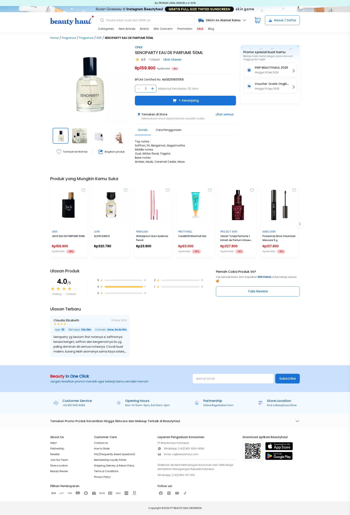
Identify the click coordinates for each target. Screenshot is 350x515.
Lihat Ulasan (172, 59)
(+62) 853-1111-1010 (183, 475)
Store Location (59, 465)
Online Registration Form (218, 405)
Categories (106, 29)
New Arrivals (127, 29)
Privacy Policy (102, 477)
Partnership (57, 448)
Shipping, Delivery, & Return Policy (114, 465)
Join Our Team (59, 460)
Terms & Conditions (106, 471)
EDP (99, 38)
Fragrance (69, 38)
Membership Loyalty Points (110, 460)
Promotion (184, 29)
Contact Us (101, 443)
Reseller (55, 454)
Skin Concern (163, 29)
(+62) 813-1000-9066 (191, 448)
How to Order (102, 448)
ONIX (139, 47)
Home (54, 38)
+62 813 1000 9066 (73, 405)
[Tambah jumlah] (152, 88)
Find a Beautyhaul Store (282, 405)
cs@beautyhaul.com (185, 454)
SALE (200, 29)
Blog (211, 29)
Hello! (53, 443)
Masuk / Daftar (285, 20)
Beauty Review (59, 471)
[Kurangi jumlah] (139, 88)
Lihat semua (225, 114)
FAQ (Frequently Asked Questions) (114, 454)
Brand (144, 29)
